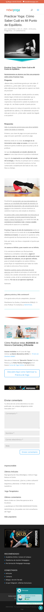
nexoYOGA (12, 29)
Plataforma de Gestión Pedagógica (17, 560)
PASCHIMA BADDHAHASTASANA (26, 506)
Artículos (32, 29)
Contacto (9, 577)
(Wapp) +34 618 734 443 (14, 580)
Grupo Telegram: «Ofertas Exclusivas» (19, 583)
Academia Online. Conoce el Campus (18, 557)
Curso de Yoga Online (16, 365)
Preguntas (8, 31)
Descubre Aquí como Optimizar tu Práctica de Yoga (22, 373)
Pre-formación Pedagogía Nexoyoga (18, 563)
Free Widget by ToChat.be (34, 603)
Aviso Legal (12, 596)
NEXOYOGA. (28, 305)
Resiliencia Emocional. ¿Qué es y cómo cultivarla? (21, 480)
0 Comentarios (19, 31)
